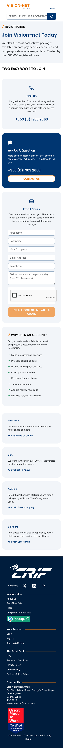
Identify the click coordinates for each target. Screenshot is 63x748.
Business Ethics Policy (18, 674)
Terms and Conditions (17, 660)
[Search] (51, 16)
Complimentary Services (19, 612)
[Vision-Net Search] (18, 6)
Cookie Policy (13, 669)
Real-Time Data (14, 603)
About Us (11, 598)
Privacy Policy (14, 664)
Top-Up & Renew (15, 643)
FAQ (9, 655)
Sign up (10, 638)
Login (9, 633)
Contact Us (31, 178)
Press (9, 607)
